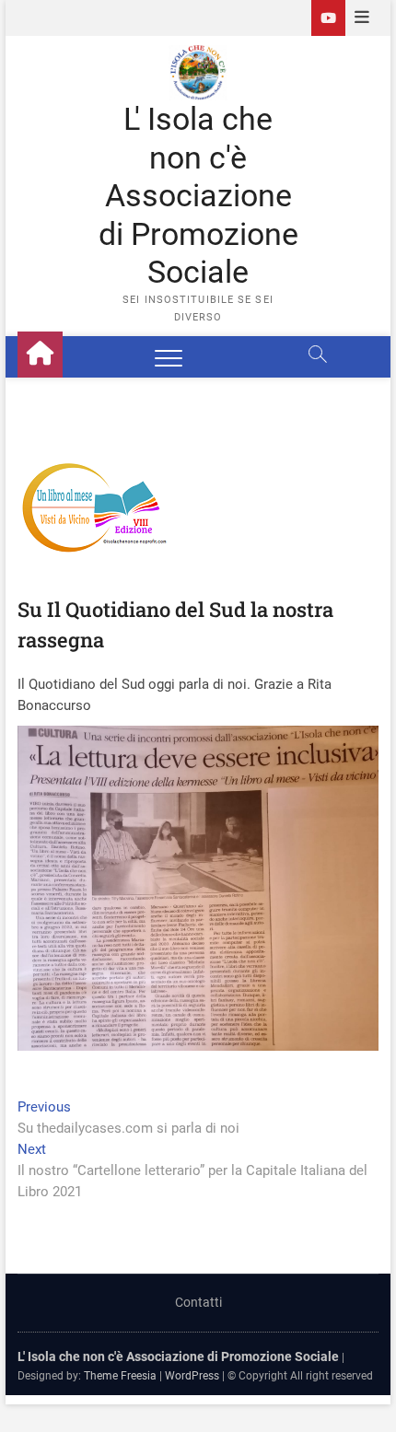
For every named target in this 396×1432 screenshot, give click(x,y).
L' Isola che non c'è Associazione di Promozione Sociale (198, 195)
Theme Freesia (120, 1375)
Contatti (198, 1302)
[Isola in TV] (328, 18)
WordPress (192, 1375)
